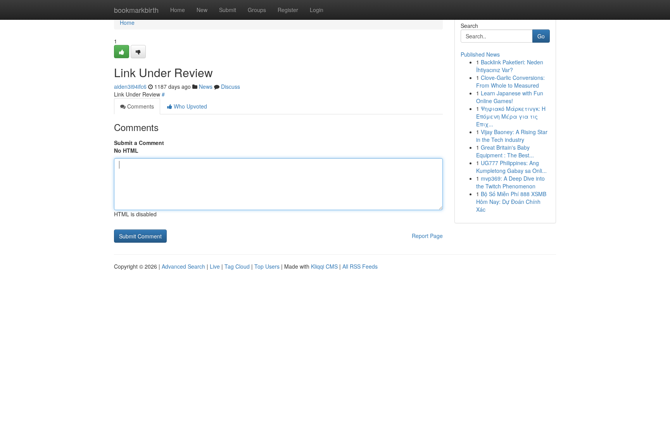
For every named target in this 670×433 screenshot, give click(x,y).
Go (541, 36)
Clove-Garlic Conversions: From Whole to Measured (510, 81)
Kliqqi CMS (324, 266)
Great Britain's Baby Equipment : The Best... (505, 151)
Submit (227, 10)
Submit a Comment (139, 143)
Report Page (427, 236)
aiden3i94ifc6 (130, 86)
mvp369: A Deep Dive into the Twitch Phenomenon (510, 182)
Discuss (230, 86)
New (202, 10)
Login (316, 10)
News (205, 86)
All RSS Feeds (360, 266)
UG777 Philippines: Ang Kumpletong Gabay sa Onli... (511, 166)
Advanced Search (183, 266)
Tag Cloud (237, 266)
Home (177, 10)
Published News (480, 54)
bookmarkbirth (136, 10)
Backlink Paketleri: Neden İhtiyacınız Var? (509, 66)
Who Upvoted (189, 106)
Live (215, 266)
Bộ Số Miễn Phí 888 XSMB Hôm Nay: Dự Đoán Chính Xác (511, 201)
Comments (140, 106)
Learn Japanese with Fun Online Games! (509, 97)
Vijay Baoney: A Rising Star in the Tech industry (511, 135)
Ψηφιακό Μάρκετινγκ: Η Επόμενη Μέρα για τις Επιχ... (511, 116)
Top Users (267, 266)
